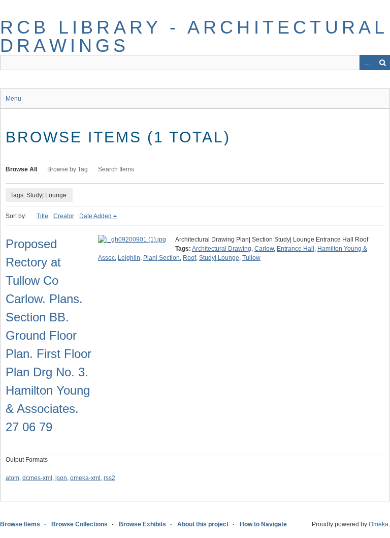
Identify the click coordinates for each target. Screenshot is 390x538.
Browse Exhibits (142, 524)
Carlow (264, 248)
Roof (189, 257)
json (61, 478)
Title (42, 216)
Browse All (21, 169)
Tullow (251, 257)
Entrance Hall (295, 248)
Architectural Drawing (221, 248)
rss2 (109, 478)
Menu (13, 98)
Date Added (95, 216)
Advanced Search (367, 62)
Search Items (116, 169)
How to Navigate (263, 524)
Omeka (378, 524)
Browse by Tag (67, 169)
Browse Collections (79, 524)
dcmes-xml (37, 478)
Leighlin (129, 257)
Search (382, 62)
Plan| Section (161, 257)
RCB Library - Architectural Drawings (193, 36)
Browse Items (20, 524)
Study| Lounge (219, 257)
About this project (203, 524)
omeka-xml (85, 478)
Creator (63, 216)
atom (12, 478)
